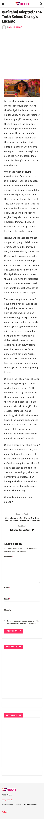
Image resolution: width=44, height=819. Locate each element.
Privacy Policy (7, 804)
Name (7, 588)
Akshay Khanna (15, 27)
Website (7, 610)
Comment (9, 556)
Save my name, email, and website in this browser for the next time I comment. (23, 622)
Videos (18, 804)
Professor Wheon (30, 804)
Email (7, 599)
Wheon (9, 795)
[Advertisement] (22, 53)
